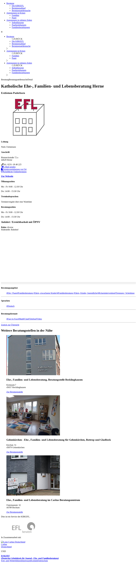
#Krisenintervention (106, 293)
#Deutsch (10, 306)
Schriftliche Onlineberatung (14, 172)
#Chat (25, 319)
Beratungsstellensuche (21, 10)
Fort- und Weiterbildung (11, 561)
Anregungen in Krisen (15, 13)
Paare (14, 18)
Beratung (10, 3)
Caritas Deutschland (6, 545)
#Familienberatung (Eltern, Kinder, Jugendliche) (77, 293)
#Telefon (32, 319)
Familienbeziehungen (21, 27)
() (30, 557)
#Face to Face (12, 319)
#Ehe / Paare (11, 293)
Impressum (26, 561)
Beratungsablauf (19, 8)
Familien (15, 15)
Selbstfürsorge (18, 22)
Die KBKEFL (18, 6)
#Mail (20, 319)
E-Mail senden (9, 167)
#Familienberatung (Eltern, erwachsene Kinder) (37, 293)
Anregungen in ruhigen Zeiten (19, 20)
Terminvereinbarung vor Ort (14, 169)
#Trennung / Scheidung (124, 293)
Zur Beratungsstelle (14, 392)
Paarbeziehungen (19, 25)
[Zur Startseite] (18, 533)
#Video (39, 319)
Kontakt (34, 561)
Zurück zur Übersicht (10, 325)
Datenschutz (42, 561)
